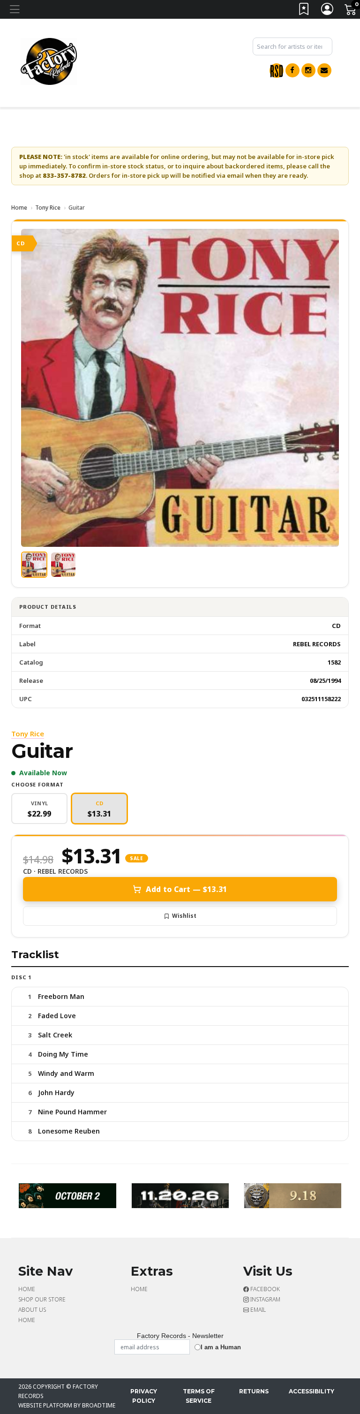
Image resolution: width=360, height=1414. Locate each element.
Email (257, 1310)
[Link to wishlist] (304, 11)
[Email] (324, 70)
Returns (254, 1391)
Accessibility (311, 1391)
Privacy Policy (143, 1396)
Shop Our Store (42, 1299)
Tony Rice (47, 208)
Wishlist (184, 916)
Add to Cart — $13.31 (186, 889)
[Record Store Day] (277, 70)
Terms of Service (199, 1396)
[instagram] (308, 70)
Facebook (264, 1289)
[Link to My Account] (327, 11)
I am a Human (221, 1347)
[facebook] (292, 70)
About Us (32, 1310)
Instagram (264, 1299)
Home (19, 208)
